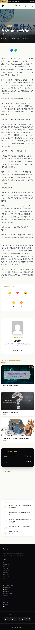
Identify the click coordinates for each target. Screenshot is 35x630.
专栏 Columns (6, 566)
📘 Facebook (5, 604)
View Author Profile (17, 350)
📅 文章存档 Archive (7, 587)
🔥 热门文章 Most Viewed (8, 585)
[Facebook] (25, 6)
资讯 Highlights (6, 564)
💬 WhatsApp (5, 606)
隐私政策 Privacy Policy (8, 593)
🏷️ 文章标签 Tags (6, 589)
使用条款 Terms (6, 596)
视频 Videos (5, 572)
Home (2, 26)
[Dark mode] (32, 6)
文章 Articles (5, 568)
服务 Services (5, 574)
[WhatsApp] (28, 6)
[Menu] (3, 6)
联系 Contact (5, 579)
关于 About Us (6, 576)
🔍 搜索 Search (6, 591)
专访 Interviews (6, 570)
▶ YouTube (5, 602)
